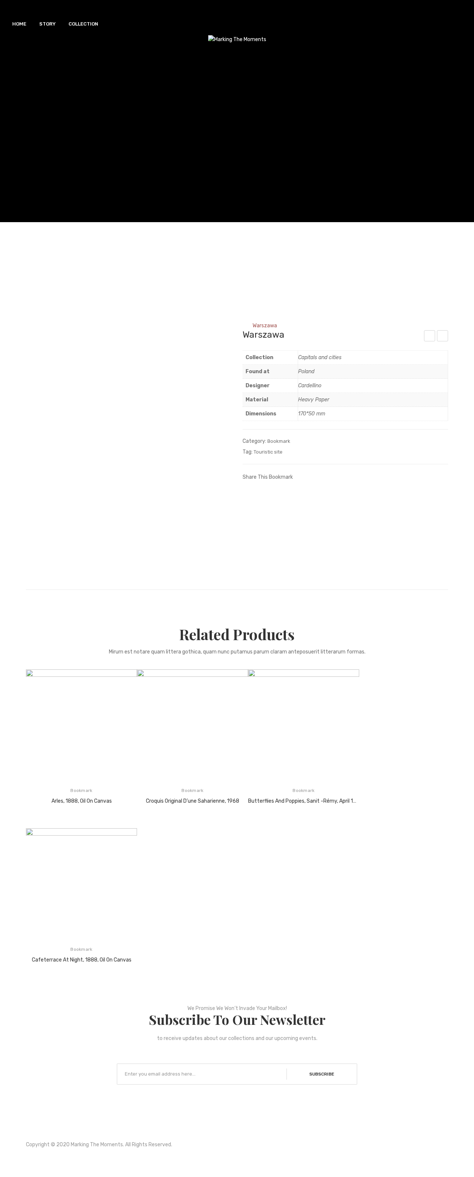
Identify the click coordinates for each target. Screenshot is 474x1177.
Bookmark (232, 325)
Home (204, 325)
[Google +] (335, 477)
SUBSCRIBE (321, 1074)
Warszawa (429, 336)
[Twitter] (313, 477)
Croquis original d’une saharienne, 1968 (192, 801)
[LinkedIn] (346, 477)
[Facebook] (302, 477)
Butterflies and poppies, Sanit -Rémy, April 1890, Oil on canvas (303, 801)
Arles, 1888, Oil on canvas (81, 801)
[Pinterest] (324, 477)
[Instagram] (247, 1158)
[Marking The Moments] (237, 39)
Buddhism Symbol (443, 336)
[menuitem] (19, 24)
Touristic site (268, 452)
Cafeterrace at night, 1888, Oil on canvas (81, 960)
